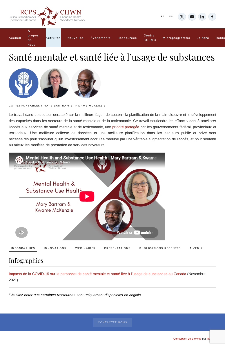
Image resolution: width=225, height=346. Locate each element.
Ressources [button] (127, 38)
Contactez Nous (112, 322)
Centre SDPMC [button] (150, 37)
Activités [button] (53, 38)
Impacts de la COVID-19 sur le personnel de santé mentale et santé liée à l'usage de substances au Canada (97, 274)
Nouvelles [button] (75, 38)
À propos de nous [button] (33, 38)
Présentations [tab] (117, 248)
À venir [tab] (196, 248)
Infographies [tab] (23, 248)
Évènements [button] (101, 38)
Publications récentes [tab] (160, 248)
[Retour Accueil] (47, 16)
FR (163, 16)
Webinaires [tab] (85, 248)
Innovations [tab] (55, 248)
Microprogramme (176, 38)
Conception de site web (187, 338)
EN (171, 16)
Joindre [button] (203, 38)
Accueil (15, 38)
